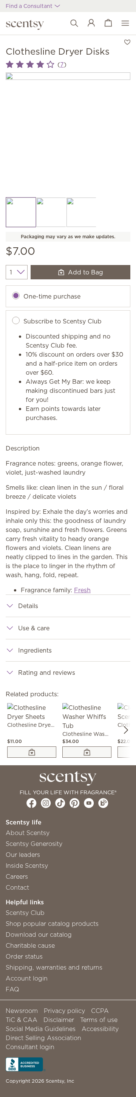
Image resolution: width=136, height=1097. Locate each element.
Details (28, 606)
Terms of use (98, 1020)
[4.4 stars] (30, 64)
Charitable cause (30, 945)
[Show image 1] (21, 212)
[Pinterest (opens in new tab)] (74, 803)
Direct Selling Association (43, 1038)
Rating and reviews (46, 672)
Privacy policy (64, 1011)
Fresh (82, 590)
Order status (24, 956)
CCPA (100, 1011)
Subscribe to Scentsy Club (62, 321)
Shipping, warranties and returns (54, 967)
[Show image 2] (51, 212)
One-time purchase (51, 296)
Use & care (33, 628)
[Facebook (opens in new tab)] (31, 803)
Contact (17, 887)
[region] (68, 134)
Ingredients (35, 650)
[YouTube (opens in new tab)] (89, 803)
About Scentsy (27, 833)
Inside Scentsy (27, 865)
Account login (27, 978)
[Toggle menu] (121, 23)
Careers (17, 876)
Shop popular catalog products (52, 923)
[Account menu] (87, 23)
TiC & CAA (21, 1020)
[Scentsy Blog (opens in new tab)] (103, 803)
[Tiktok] (60, 803)
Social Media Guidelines (41, 1029)
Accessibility (100, 1029)
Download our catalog (39, 934)
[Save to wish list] (127, 41)
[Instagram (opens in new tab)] (46, 803)
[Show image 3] (81, 212)
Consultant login (30, 1047)
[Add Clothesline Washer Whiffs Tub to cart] (86, 752)
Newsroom (22, 1011)
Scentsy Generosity (34, 844)
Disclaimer (58, 1020)
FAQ (12, 989)
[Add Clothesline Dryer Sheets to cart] (31, 752)
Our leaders (23, 854)
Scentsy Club (25, 913)
